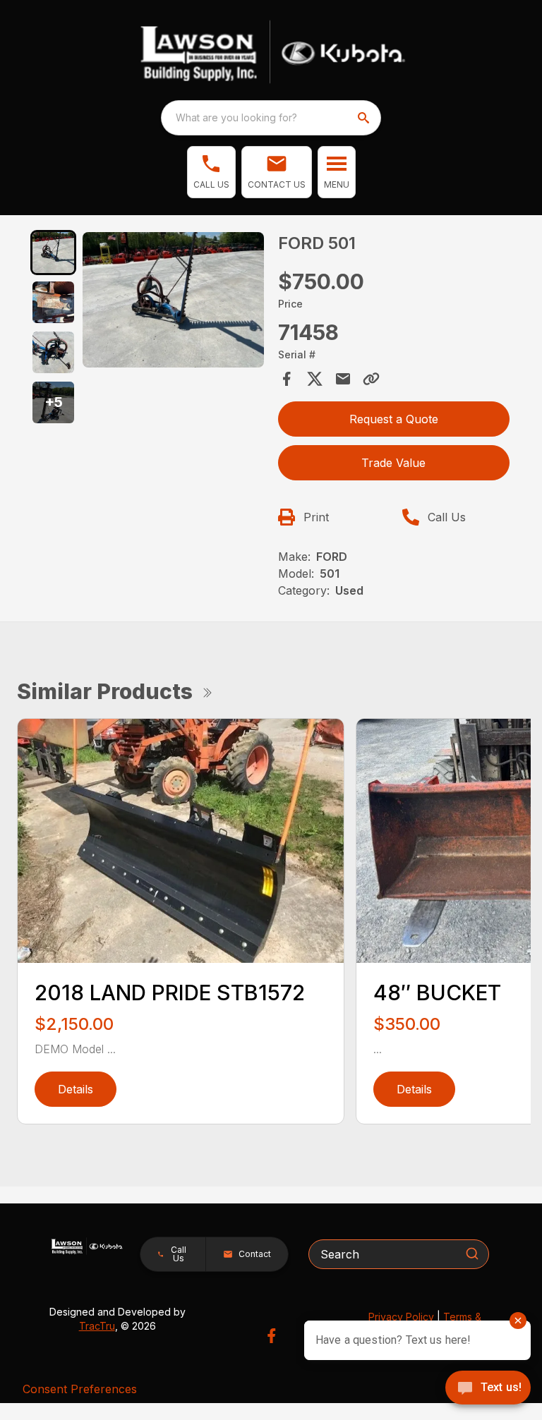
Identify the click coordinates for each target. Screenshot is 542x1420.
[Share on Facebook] (286, 378)
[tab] (53, 253)
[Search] (472, 1253)
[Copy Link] (371, 378)
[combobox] (271, 118)
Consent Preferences (80, 1389)
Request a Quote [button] (393, 419)
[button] (211, 172)
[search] (364, 118)
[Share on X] (314, 378)
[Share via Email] (343, 378)
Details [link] (75, 1089)
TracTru (97, 1326)
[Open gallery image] (173, 300)
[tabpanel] (173, 302)
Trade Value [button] (393, 463)
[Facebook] (271, 1335)
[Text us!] (488, 1389)
